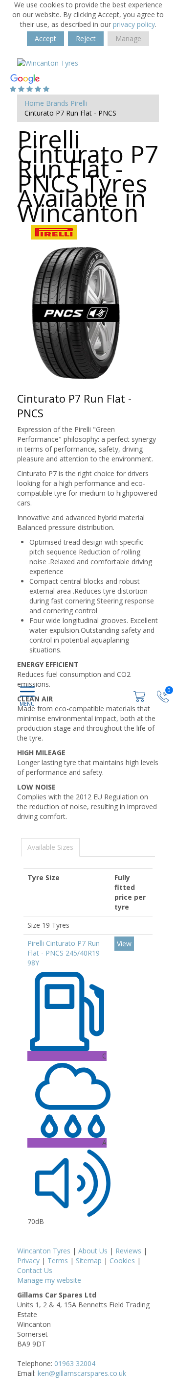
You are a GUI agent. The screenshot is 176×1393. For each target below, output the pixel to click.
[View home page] (47, 62)
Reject (86, 38)
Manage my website (49, 1280)
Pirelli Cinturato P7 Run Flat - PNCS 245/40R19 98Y (63, 952)
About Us (93, 1250)
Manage (128, 38)
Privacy (28, 1260)
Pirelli (78, 103)
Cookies (122, 1260)
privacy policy (134, 24)
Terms (57, 1260)
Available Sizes (50, 847)
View (124, 943)
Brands (57, 103)
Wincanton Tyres (43, 1250)
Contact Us (34, 1270)
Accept (45, 38)
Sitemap (89, 1260)
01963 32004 (74, 1363)
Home (34, 103)
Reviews (128, 1250)
